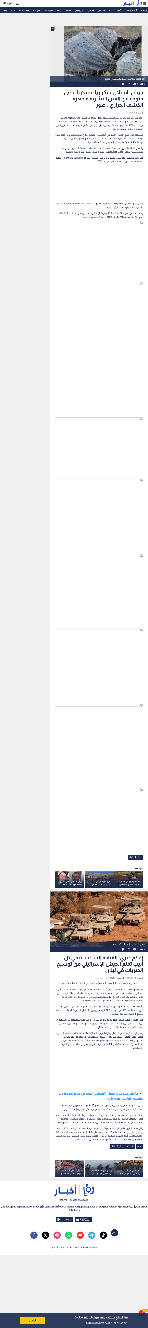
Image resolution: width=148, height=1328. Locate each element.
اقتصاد (68, 10)
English (10, 3)
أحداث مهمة (24, 10)
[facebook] (34, 1235)
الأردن (119, 10)
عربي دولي (119, 113)
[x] (45, 1235)
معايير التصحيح (57, 1247)
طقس (91, 10)
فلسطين (101, 10)
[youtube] (80, 1235)
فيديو (13, 10)
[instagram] (57, 1235)
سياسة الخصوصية (93, 1322)
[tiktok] (103, 1235)
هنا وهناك (49, 10)
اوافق (32, 1320)
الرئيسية (144, 10)
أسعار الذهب (131, 10)
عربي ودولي (79, 10)
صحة (111, 10)
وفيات (4, 10)
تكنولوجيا (36, 10)
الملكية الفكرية (72, 1247)
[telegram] (91, 1235)
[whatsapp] (68, 1235)
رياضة (59, 10)
